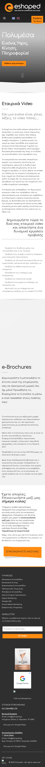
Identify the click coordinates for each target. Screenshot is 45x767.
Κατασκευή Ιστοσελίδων (12, 579)
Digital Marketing (9, 598)
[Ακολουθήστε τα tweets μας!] (18, 758)
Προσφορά (37, 19)
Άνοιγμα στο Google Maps (14, 725)
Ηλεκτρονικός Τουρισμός (12, 589)
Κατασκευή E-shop (10, 583)
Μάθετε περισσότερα (14, 63)
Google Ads (7, 601)
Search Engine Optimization (14, 595)
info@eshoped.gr (14, 717)
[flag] (13, 18)
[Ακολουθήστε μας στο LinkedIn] (25, 758)
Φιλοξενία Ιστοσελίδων (12, 592)
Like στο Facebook (29, 535)
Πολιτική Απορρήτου (22, 698)
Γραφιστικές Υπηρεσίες (12, 607)
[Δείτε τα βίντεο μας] (22, 758)
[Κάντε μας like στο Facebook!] (14, 758)
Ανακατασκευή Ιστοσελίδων (14, 586)
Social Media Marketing (12, 604)
